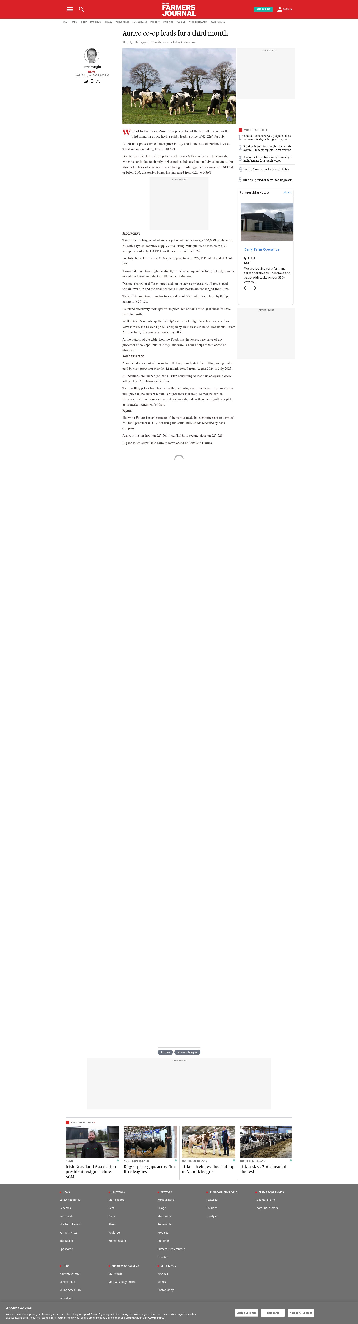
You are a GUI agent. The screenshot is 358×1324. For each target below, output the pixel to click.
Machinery (164, 1216)
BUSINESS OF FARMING (125, 1266)
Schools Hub (67, 1282)
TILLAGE (108, 22)
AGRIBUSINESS (122, 22)
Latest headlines (70, 1199)
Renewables (165, 1224)
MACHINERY (95, 22)
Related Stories (82, 1122)
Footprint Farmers (266, 1208)
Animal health (117, 1240)
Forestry (163, 1257)
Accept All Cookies (301, 1312)
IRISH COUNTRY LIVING (223, 1192)
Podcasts (163, 1273)
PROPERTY (155, 22)
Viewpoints (66, 1216)
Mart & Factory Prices (122, 1282)
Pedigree (114, 1232)
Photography (166, 1290)
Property (163, 1232)
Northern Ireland (70, 1224)
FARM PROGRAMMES (271, 1192)
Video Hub (66, 1298)
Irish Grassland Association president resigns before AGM (91, 1172)
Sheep (112, 1224)
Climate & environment (172, 1249)
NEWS (69, 1160)
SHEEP (84, 22)
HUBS (66, 1266)
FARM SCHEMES (140, 22)
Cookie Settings (246, 1312)
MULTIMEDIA (168, 1266)
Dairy (112, 1216)
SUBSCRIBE (263, 9)
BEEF (65, 22)
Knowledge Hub (70, 1273)
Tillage (162, 1208)
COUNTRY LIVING (218, 22)
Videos (162, 1282)
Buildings (163, 1240)
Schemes (65, 1208)
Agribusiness (166, 1199)
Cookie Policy (156, 1317)
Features (211, 1199)
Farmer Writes (68, 1232)
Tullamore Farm (265, 1199)
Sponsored (66, 1249)
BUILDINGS (168, 22)
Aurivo (165, 1052)
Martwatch (115, 1273)
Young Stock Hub (70, 1290)
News (91, 71)
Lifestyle (211, 1216)
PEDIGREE (181, 22)
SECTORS (166, 1192)
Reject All (273, 1312)
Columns (211, 1208)
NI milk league (187, 1052)
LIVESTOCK (118, 1192)
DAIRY (74, 22)
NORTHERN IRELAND (198, 22)
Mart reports (116, 1199)
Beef (111, 1208)
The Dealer (66, 1240)
